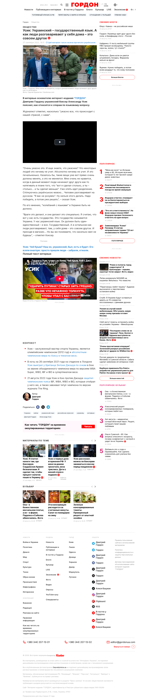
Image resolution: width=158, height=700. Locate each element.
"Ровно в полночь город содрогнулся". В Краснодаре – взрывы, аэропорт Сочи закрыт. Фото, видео (117, 268)
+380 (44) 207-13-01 (38, 642)
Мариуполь (74, 572)
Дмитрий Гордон (30, 417)
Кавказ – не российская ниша (116, 26)
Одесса (72, 552)
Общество (35, 22)
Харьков (73, 562)
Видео (49, 584)
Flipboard (100, 601)
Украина (27, 413)
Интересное (28, 592)
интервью (90, 413)
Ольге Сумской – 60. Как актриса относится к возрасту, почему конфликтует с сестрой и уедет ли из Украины (120, 437)
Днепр (72, 567)
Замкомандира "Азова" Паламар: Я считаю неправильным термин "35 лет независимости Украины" (119, 229)
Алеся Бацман (103, 588)
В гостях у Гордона (74, 9)
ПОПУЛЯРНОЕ (107, 164)
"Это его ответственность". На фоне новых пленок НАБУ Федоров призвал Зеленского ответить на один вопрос (119, 214)
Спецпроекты (52, 599)
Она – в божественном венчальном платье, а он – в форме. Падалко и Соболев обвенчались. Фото (117, 395)
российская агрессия (65, 413)
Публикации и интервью (48, 9)
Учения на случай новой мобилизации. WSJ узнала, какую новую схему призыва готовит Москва (115, 312)
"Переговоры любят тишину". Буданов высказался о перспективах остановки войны (117, 289)
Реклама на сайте (31, 613)
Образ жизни (29, 577)
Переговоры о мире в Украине (72, 15)
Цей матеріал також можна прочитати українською (72, 42)
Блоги (89, 9)
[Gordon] (84, 5)
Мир (25, 557)
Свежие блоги (108, 22)
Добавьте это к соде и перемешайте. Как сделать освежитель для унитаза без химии (118, 452)
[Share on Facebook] (38, 407)
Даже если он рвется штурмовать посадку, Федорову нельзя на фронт (114, 57)
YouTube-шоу (52, 594)
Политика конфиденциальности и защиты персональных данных (124, 553)
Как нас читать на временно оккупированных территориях (31, 629)
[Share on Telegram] (48, 407)
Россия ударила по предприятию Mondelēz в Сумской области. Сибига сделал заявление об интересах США (117, 359)
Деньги (38, 480)
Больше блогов (117, 77)
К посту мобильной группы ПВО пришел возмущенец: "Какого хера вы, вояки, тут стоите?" (117, 45)
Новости (28, 9)
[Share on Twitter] (43, 407)
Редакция (27, 608)
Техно (25, 572)
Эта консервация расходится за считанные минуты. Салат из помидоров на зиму (59, 510)
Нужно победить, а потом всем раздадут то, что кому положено (117, 68)
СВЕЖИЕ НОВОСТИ (110, 258)
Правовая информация (29, 619)
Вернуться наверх (122, 646)
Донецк (72, 557)
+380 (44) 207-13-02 (80, 642)
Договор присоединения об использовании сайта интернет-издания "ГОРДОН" (124, 565)
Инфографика (29, 587)
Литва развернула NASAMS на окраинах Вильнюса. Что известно (115, 279)
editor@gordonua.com (123, 642)
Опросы (49, 589)
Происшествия (30, 582)
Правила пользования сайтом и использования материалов (125, 542)
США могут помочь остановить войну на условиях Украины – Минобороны (117, 323)
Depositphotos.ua (59, 667)
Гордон (25, 22)
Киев (71, 542)
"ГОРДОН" (80, 98)
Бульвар (99, 9)
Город (71, 537)
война (36, 413)
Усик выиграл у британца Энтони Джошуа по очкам (56, 365)
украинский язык (48, 413)
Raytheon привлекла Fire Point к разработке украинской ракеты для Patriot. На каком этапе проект (116, 370)
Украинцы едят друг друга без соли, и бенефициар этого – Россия (117, 35)
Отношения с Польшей (100, 15)
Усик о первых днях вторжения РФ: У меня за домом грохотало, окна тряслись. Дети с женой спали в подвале (58, 467)
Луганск (72, 577)
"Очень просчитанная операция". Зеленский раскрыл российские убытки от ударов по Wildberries (115, 348)
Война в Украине (63, 478)
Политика (27, 547)
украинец (80, 413)
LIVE (109, 9)
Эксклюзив (120, 9)
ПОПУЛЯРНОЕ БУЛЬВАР (113, 385)
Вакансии (27, 603)
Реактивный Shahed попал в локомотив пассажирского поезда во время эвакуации (118, 187)
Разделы (49, 537)
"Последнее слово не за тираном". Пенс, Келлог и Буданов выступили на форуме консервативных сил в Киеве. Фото (116, 335)
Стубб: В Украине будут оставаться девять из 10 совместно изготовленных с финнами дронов (116, 300)
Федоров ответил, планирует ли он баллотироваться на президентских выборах (119, 200)
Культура (27, 567)
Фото (48, 579)
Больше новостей (117, 378)
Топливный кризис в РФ (43, 15)
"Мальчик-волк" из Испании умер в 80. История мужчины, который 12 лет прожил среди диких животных (118, 173)
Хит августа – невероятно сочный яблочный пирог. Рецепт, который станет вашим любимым (120, 422)
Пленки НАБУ (120, 15)
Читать (88, 426)
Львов (72, 547)
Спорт (26, 562)
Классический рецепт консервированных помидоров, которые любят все (119, 408)
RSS (98, 606)
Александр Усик (45, 417)
